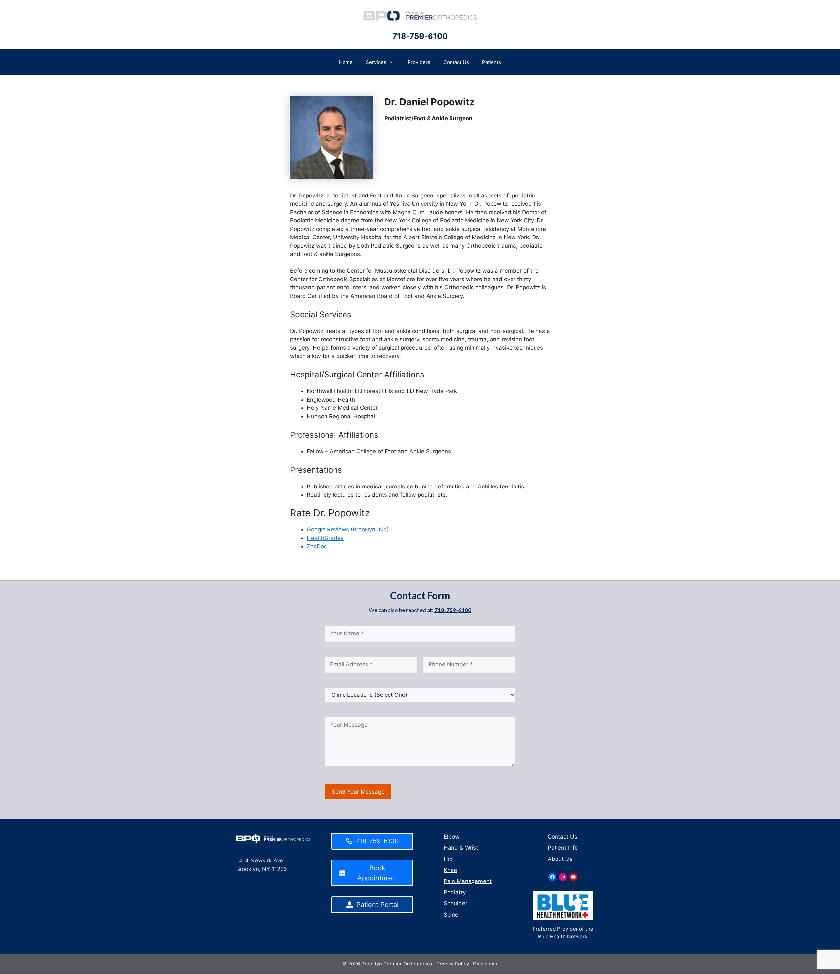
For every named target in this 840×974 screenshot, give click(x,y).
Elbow (452, 836)
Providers (419, 62)
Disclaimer (485, 964)
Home (346, 62)
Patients (491, 62)
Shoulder (455, 903)
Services (376, 62)
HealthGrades (325, 538)
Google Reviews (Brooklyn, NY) (347, 529)
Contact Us (456, 62)
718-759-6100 (420, 36)
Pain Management (468, 881)
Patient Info (563, 847)
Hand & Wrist (461, 847)
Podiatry (455, 892)
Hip (448, 859)
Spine (451, 914)
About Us (560, 859)
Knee (450, 870)
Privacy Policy (452, 964)
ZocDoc (317, 546)
